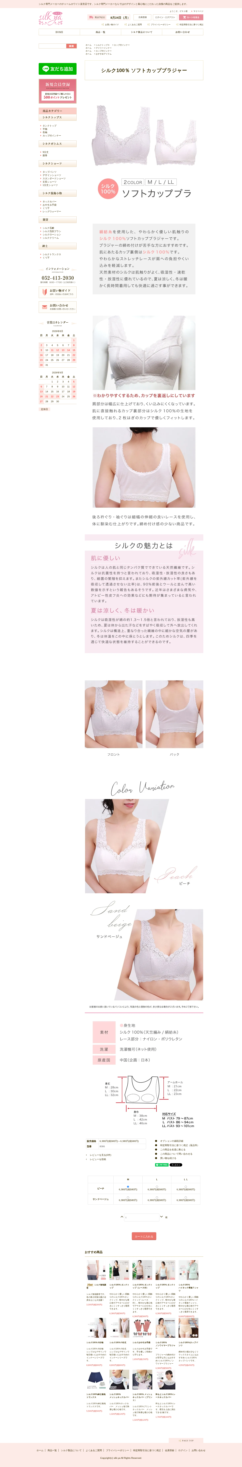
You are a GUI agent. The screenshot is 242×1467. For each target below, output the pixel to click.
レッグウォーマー (52, 211)
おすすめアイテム (104, 54)
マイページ (198, 11)
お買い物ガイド (112, 24)
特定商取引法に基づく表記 (191, 24)
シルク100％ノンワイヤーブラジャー (165, 1345)
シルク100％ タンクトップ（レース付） (142, 1286)
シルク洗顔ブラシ (52, 231)
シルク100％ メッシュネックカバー (119, 1395)
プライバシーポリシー (161, 24)
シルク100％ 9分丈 (117, 1342)
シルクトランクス (52, 254)
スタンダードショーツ (54, 178)
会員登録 (169, 1450)
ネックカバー (49, 201)
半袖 (45, 129)
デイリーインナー (104, 48)
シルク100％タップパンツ (188, 1344)
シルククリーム (51, 238)
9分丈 (46, 152)
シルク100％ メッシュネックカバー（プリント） (142, 1397)
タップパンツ (49, 172)
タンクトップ (49, 125)
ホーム (59, 32)
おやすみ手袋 (49, 205)
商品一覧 (100, 32)
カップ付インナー (122, 45)
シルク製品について (141, 32)
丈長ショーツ (49, 181)
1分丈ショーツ (50, 185)
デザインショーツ (52, 175)
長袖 (45, 132)
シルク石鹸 (48, 228)
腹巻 (45, 155)
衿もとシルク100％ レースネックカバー (165, 1395)
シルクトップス (103, 45)
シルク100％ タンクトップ (119, 1286)
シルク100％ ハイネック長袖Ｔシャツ (188, 1288)
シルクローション (52, 234)
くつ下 (46, 208)
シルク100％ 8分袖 (94, 1342)
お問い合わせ (182, 32)
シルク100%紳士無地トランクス (96, 1395)
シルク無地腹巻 (96, 1286)
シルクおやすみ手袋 (141, 1342)
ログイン (183, 1450)
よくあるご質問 (135, 24)
